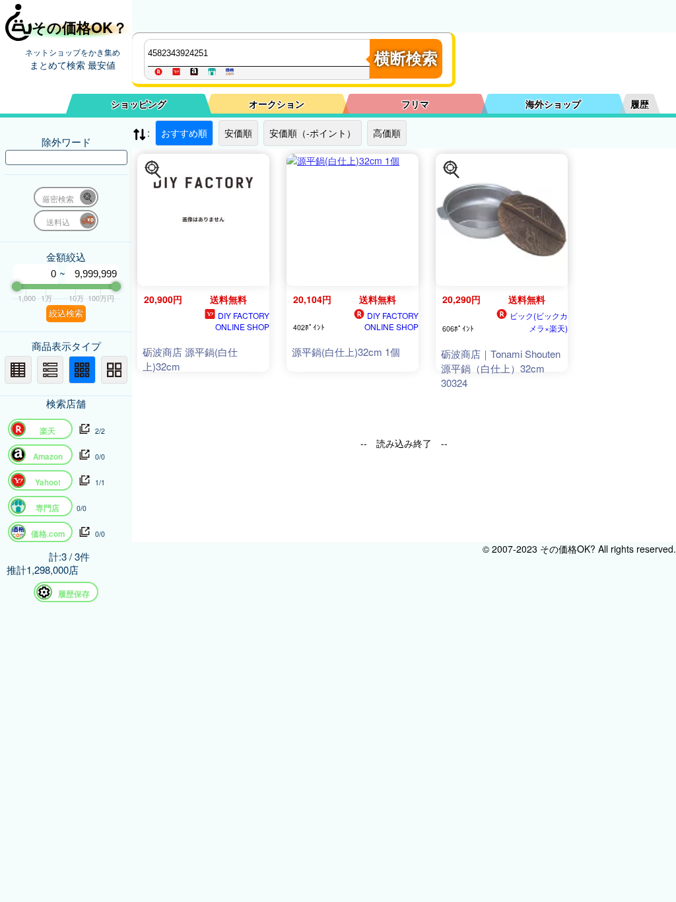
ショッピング (138, 103)
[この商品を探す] (153, 169)
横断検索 (406, 58)
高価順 (387, 132)
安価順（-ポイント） (312, 132)
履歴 (639, 103)
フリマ (415, 103)
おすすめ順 (184, 132)
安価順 (238, 132)
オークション (276, 103)
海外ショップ (553, 103)
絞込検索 (66, 313)
